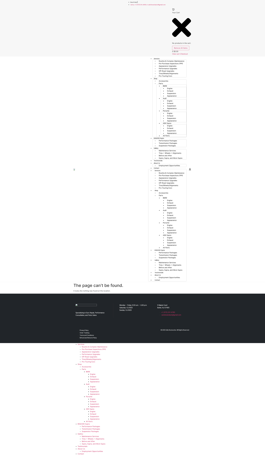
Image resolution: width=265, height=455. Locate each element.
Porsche (166, 111)
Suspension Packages (167, 146)
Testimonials (158, 161)
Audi (164, 98)
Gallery (156, 148)
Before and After (165, 156)
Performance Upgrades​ (168, 68)
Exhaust (170, 91)
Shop (155, 78)
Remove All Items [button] (180, 48)
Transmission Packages (168, 143)
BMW (165, 86)
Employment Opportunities (169, 165)
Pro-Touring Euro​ (165, 76)
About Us (157, 163)
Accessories (163, 81)
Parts (161, 83)
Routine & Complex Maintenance (171, 61)
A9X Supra (167, 123)
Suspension (171, 93)
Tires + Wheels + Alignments (170, 153)
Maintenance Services (167, 151)
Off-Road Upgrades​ (166, 71)
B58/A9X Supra (159, 138)
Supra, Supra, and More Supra (170, 158)
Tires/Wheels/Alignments (168, 73)
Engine (169, 88)
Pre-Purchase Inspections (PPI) (171, 63)
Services (157, 59)
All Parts (166, 136)
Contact (156, 168)
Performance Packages (168, 141)
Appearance (171, 96)
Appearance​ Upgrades (167, 66)
